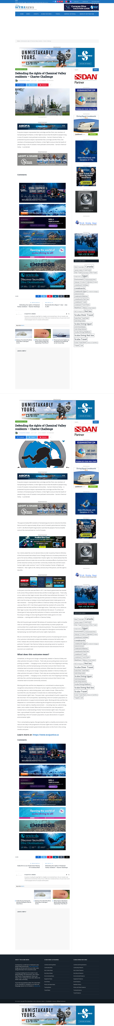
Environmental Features (79, 976)
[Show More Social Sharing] (50, 84)
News (28, 14)
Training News (47, 987)
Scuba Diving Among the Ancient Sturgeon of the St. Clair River (23, 902)
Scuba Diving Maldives (82, 332)
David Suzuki (87, 270)
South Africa (94, 342)
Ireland (95, 282)
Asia (75, 267)
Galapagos (77, 282)
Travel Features (77, 993)
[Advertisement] (57, 28)
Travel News (47, 990)
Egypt (85, 275)
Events (36, 14)
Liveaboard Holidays (81, 285)
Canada (89, 266)
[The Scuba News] (26, 7)
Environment (79, 279)
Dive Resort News (48, 973)
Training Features (78, 990)
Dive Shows (85, 272)
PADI (75, 311)
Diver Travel (78, 272)
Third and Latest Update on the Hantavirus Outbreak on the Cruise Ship (61, 341)
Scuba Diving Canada (79, 320)
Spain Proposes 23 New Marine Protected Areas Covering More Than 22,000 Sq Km (32, 2)
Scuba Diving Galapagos (79, 326)
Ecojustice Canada (25, 80)
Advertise (92, 1)
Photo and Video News (49, 984)
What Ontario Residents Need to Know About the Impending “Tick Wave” (42, 341)
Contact (83, 1)
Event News (47, 981)
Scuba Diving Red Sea (84, 335)
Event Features (77, 981)
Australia (81, 267)
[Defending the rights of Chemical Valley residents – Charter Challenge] (42, 101)
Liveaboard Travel (80, 302)
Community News (48, 967)
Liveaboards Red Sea (81, 299)
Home (22, 14)
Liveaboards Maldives (81, 296)
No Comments (42, 80)
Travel (58, 14)
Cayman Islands (78, 270)
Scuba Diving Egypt (83, 323)
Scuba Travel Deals (80, 342)
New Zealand (92, 308)
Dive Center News (48, 970)
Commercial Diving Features (80, 964)
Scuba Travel (81, 339)
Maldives (77, 308)
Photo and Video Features (80, 987)
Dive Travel (93, 272)
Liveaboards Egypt (80, 291)
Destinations (102, 1)
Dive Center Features (78, 970)
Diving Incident (77, 276)
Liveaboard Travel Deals (81, 305)
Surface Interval (70, 14)
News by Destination (87, 14)
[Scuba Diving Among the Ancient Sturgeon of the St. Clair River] (23, 894)
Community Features (78, 967)
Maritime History (77, 984)
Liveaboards (79, 288)
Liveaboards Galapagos (93, 291)
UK (82, 345)
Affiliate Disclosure (61, 1001)
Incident (83, 282)
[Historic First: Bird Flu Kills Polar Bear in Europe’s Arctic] (23, 333)
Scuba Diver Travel (84, 314)
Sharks (89, 342)
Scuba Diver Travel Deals (81, 318)
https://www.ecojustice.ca (46, 734)
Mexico (85, 308)
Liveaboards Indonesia (78, 293)
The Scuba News (29, 1001)
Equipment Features (78, 979)
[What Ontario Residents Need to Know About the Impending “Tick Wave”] (42, 333)
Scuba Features (46, 14)
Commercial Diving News (50, 964)
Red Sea (88, 311)
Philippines (80, 311)
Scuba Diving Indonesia (80, 329)
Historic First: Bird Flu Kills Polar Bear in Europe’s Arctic (24, 341)
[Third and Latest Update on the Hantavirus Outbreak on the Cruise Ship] (61, 333)
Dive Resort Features (78, 973)
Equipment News (48, 979)
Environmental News (21, 69)
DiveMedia (48, 1001)
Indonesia (89, 282)
